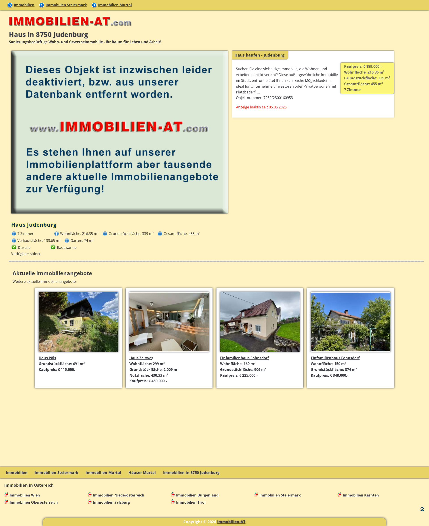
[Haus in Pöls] (78, 352)
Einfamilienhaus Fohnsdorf (244, 357)
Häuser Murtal (142, 472)
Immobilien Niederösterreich (118, 495)
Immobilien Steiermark (66, 4)
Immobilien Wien (25, 495)
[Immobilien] (69, 28)
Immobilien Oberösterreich (34, 502)
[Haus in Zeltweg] (169, 352)
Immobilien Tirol (191, 502)
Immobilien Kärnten (361, 495)
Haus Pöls (47, 357)
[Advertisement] (216, 423)
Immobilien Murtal (115, 4)
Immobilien (24, 4)
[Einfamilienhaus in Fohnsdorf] (260, 352)
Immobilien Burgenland (197, 495)
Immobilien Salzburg (111, 502)
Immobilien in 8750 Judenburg (191, 472)
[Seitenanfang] (422, 510)
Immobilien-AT (231, 521)
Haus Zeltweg (141, 357)
